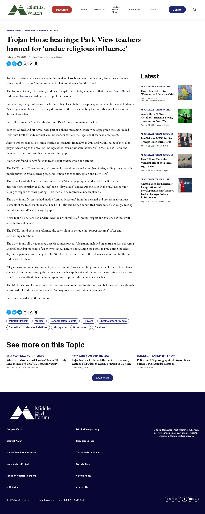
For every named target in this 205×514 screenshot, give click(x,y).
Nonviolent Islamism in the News (41, 30)
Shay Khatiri (162, 146)
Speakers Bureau (85, 441)
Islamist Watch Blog (116, 10)
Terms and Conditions (88, 452)
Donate (177, 9)
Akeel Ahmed (122, 91)
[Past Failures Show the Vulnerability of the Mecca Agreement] (185, 161)
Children (100, 327)
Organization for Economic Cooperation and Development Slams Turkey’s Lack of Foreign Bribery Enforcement (157, 190)
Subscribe (62, 9)
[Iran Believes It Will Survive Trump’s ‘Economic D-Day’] (185, 140)
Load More (102, 377)
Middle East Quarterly (87, 429)
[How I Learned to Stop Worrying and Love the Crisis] (185, 92)
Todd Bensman (31, 368)
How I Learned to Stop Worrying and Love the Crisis (158, 92)
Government (80, 327)
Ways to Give (83, 464)
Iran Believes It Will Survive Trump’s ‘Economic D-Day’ (156, 140)
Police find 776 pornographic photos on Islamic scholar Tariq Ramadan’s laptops (164, 361)
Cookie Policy (83, 475)
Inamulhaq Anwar (22, 96)
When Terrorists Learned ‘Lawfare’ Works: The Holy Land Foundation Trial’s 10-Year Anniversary (36, 361)
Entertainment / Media (113, 320)
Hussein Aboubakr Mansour (153, 101)
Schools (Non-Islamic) (64, 320)
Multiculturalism (18, 320)
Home (84, 9)
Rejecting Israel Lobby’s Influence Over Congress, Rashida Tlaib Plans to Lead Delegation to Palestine (101, 361)
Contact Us (82, 487)
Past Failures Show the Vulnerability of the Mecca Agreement (156, 162)
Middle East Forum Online (155, 86)
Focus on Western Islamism (21, 475)
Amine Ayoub (163, 125)
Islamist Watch (13, 30)
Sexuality (14, 327)
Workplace (60, 327)
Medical (39, 320)
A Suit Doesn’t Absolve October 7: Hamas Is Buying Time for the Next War (157, 117)
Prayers (88, 320)
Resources (135, 9)
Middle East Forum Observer (157, 134)
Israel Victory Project (17, 464)
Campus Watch (14, 429)
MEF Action (12, 487)
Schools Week (54, 57)
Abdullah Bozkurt (164, 201)
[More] (104, 9)
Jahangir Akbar (30, 104)
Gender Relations (36, 327)
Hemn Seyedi (163, 170)
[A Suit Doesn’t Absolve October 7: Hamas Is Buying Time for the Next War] (185, 116)
